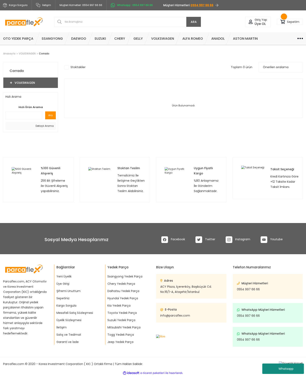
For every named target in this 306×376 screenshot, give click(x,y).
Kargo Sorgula (66, 305)
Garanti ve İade (67, 342)
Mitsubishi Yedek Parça (124, 327)
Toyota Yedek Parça (122, 313)
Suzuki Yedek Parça (121, 320)
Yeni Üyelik (64, 276)
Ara (50, 115)
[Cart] (282, 22)
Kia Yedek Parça (119, 305)
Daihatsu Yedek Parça (123, 291)
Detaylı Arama (44, 126)
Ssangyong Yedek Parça (124, 276)
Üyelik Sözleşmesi (68, 320)
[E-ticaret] (152, 373)
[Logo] (24, 21)
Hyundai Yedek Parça (122, 298)
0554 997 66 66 (248, 289)
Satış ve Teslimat (68, 335)
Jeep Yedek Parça (120, 342)
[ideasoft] (131, 373)
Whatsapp (286, 369)
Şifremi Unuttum (68, 291)
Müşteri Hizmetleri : (81, 5)
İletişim (46, 5)
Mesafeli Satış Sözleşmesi (74, 313)
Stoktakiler (78, 67)
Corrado (44, 53)
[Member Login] (251, 22)
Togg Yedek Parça (120, 335)
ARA (194, 22)
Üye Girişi (62, 284)
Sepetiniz (63, 298)
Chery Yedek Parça (121, 284)
